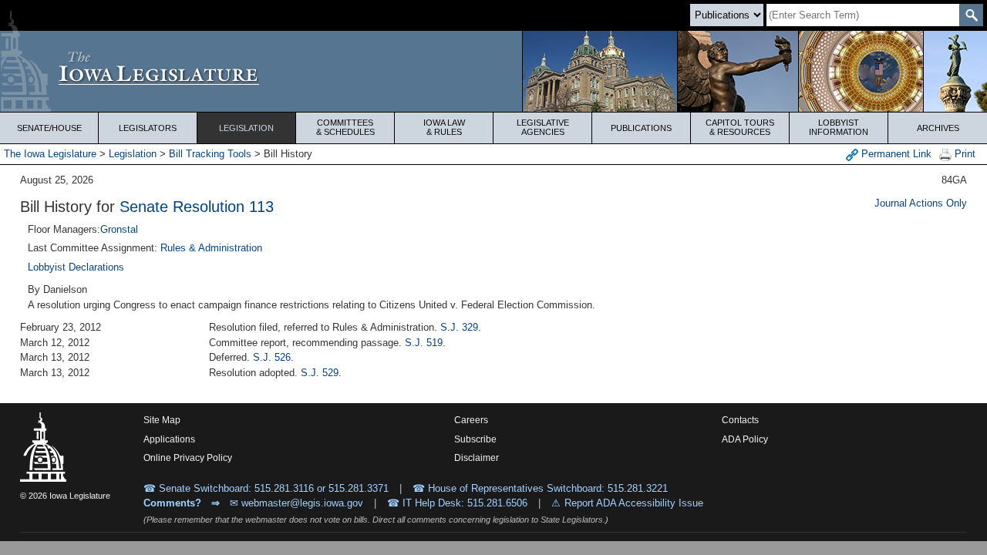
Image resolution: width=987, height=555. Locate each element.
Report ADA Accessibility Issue (633, 503)
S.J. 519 (424, 342)
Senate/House (49, 128)
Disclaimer (476, 457)
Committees (345, 127)
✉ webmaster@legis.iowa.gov (296, 503)
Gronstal (119, 229)
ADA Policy (745, 439)
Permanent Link (894, 154)
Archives (938, 128)
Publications (641, 128)
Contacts (740, 420)
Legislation (246, 128)
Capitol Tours (740, 127)
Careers (471, 420)
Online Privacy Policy (187, 457)
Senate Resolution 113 (197, 206)
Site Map (161, 420)
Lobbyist (838, 127)
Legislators (148, 128)
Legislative (543, 127)
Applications (169, 439)
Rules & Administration (211, 248)
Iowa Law (444, 127)
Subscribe (475, 439)
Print (963, 154)
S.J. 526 (272, 357)
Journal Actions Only (920, 203)
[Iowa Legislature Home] (493, 71)
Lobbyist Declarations (76, 267)
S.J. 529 (320, 372)
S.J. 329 (459, 327)
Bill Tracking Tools (210, 154)
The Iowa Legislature (50, 154)
